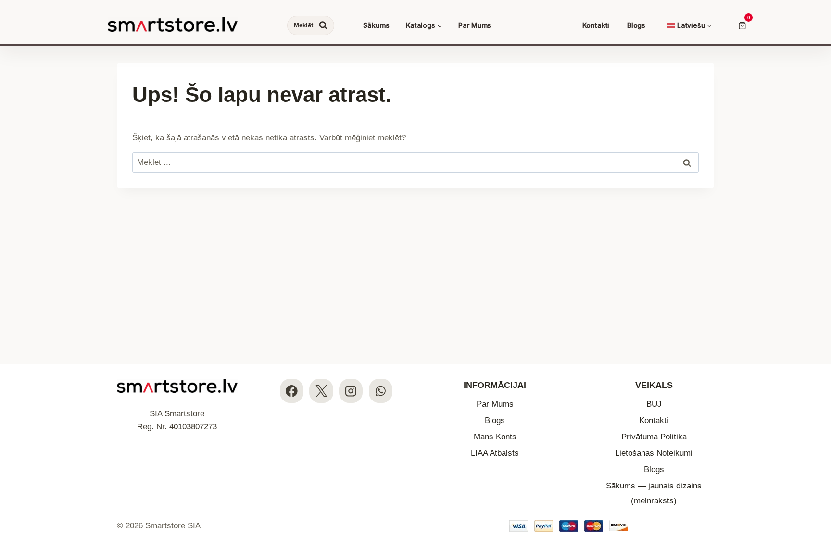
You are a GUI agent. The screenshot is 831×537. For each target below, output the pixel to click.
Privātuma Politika (654, 436)
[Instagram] (351, 390)
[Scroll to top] (815, 471)
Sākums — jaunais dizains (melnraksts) (654, 493)
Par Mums (474, 25)
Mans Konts (495, 436)
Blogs (636, 25)
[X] (321, 390)
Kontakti (595, 25)
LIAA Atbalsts (495, 453)
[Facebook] (291, 390)
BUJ (654, 404)
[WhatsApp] (380, 390)
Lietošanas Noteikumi (653, 453)
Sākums (376, 25)
